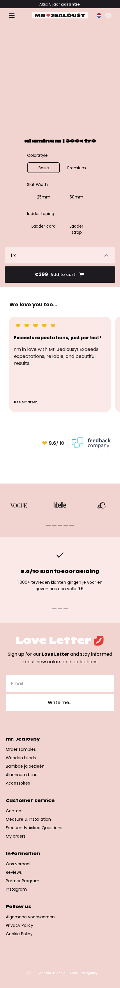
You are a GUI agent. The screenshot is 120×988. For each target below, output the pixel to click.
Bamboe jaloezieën (25, 766)
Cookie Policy (19, 934)
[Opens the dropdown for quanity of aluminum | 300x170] (60, 255)
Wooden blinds (21, 758)
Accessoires (18, 783)
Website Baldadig (52, 973)
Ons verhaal (18, 864)
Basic (43, 168)
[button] (99, 15)
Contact (14, 811)
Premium (76, 168)
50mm (76, 197)
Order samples (21, 749)
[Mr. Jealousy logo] (60, 15)
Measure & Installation (28, 819)
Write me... (60, 702)
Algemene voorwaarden (30, 917)
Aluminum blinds (23, 775)
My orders (16, 836)
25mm (43, 197)
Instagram (16, 889)
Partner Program (22, 881)
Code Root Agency (84, 973)
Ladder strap (76, 229)
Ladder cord (43, 226)
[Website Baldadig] (28, 973)
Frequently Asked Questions (34, 828)
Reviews (14, 872)
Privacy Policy (19, 925)
